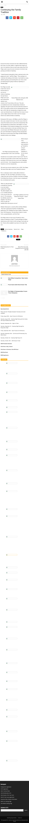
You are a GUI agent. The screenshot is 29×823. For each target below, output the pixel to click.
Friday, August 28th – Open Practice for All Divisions (12, 316)
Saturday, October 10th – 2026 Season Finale (10, 340)
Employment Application (6, 787)
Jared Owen (14, 264)
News (2, 7)
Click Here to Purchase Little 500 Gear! (9, 349)
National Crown (17, 229)
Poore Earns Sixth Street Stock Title (17, 284)
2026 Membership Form (6, 793)
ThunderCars (3, 230)
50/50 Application (4, 789)
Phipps (22, 229)
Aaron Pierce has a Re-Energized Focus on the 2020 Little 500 (21, 248)
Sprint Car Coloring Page (6, 801)
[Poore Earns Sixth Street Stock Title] (4, 286)
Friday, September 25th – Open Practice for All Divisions (13, 330)
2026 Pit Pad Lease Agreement (7, 797)
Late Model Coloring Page (6, 803)
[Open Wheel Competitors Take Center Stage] (4, 279)
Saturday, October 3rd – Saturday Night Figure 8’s (11, 337)
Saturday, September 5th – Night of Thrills (10, 323)
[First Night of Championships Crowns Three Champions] (4, 293)
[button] (27, 2)
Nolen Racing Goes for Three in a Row (7, 247)
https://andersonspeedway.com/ (14, 265)
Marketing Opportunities (11, 817)
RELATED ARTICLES (5, 272)
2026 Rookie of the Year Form (7, 795)
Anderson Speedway (8, 229)
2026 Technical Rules (5, 791)
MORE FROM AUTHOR (6, 274)
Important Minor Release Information (9, 799)
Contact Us (20, 817)
